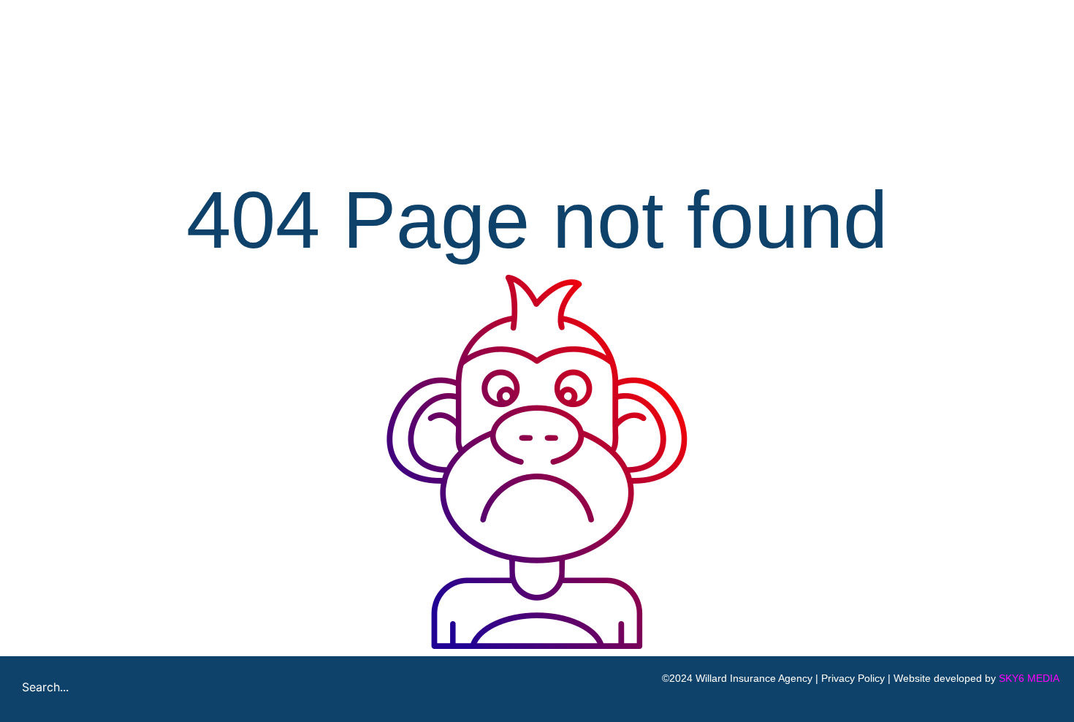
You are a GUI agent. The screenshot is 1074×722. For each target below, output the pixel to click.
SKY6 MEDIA (1029, 678)
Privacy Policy (853, 678)
